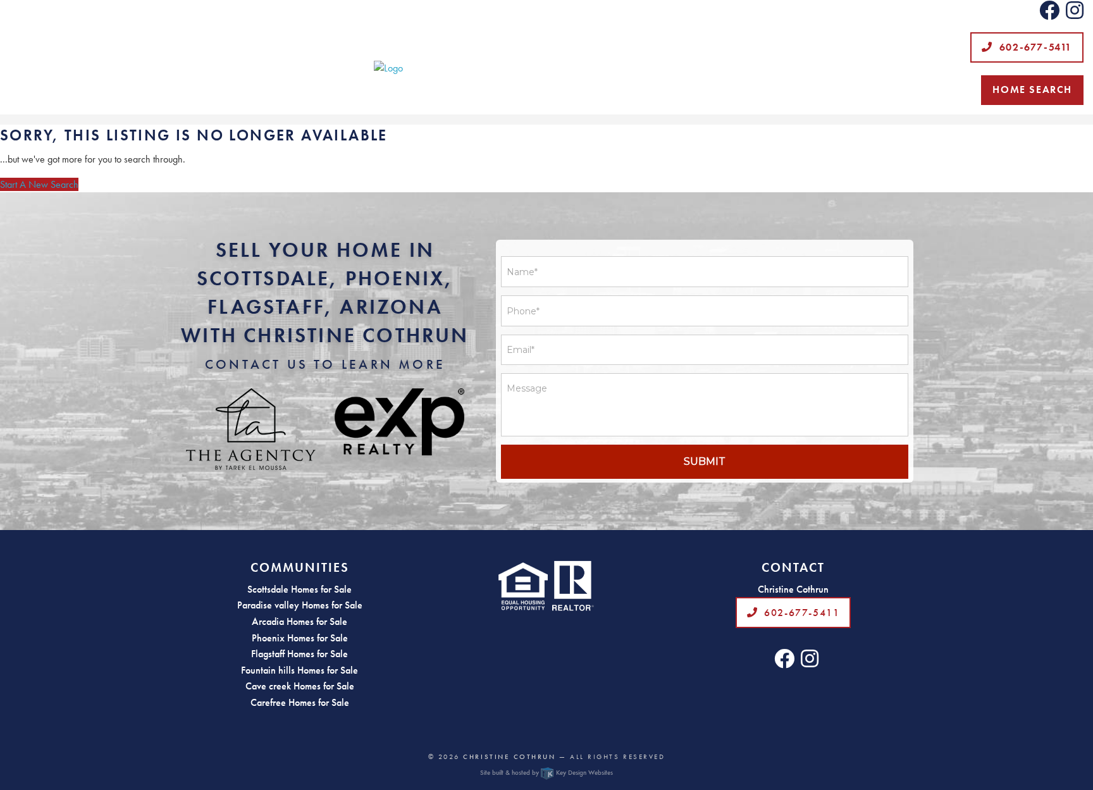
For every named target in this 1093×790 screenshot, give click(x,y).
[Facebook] (1049, 14)
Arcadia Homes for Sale (299, 621)
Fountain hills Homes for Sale (299, 670)
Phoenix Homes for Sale (300, 638)
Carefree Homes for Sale (299, 702)
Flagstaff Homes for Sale (299, 653)
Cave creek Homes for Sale (299, 686)
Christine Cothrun (509, 756)
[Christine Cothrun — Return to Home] (546, 68)
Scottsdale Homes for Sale (299, 589)
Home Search (1032, 89)
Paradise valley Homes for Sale (299, 605)
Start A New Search (39, 184)
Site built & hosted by (546, 772)
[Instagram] (1075, 14)
